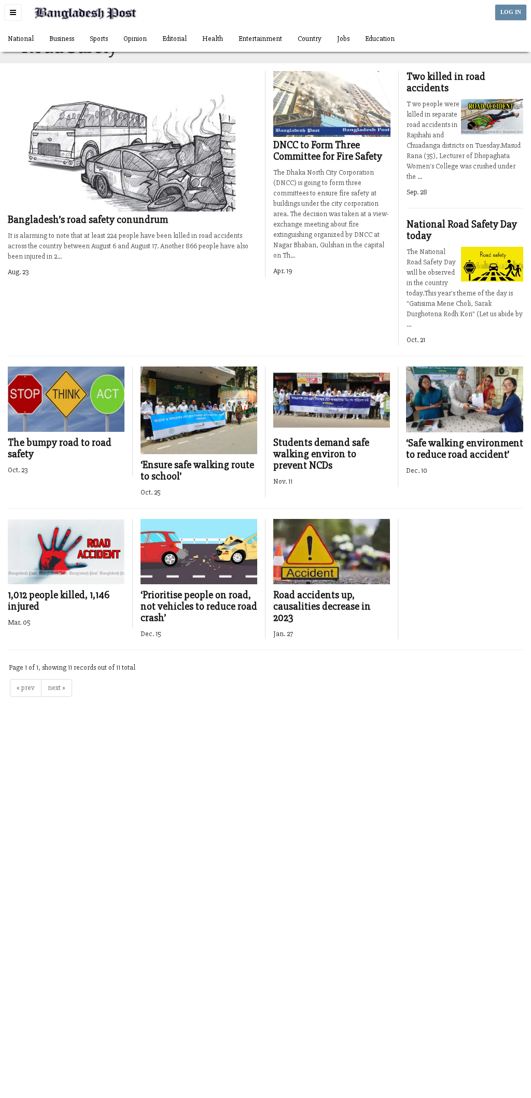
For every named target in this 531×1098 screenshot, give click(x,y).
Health (212, 38)
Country (310, 38)
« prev (26, 687)
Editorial (174, 38)
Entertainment (260, 38)
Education (380, 38)
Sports (99, 38)
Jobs (343, 38)
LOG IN (510, 12)
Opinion (135, 38)
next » (56, 687)
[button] (13, 12)
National (21, 38)
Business (61, 38)
